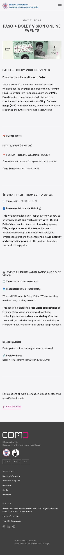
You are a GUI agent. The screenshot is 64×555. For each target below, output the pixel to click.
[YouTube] (13, 526)
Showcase (6, 485)
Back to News (13, 406)
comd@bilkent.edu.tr (11, 521)
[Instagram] (3, 526)
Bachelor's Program (11, 476)
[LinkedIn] (8, 526)
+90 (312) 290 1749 (10, 516)
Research (6, 494)
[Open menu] (59, 6)
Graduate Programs (11, 480)
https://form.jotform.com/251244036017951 (26, 359)
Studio (5, 490)
